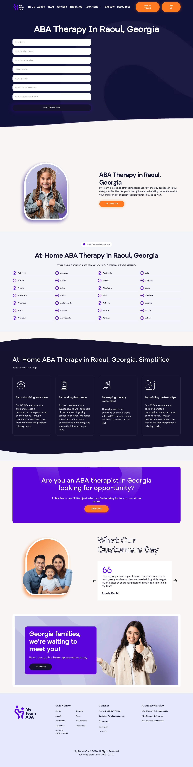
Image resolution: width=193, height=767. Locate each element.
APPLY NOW (41, 667)
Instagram (103, 727)
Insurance (60, 726)
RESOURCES (123, 6)
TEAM (51, 6)
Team (78, 716)
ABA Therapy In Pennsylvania (155, 711)
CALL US (171, 7)
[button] (93, 7)
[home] (18, 7)
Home (58, 711)
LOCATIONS (91, 6)
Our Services (81, 721)
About (58, 716)
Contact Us (61, 721)
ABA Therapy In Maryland (153, 721)
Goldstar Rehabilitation (62, 732)
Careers (79, 711)
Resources (80, 726)
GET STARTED (112, 204)
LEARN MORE (96, 509)
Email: (111, 716)
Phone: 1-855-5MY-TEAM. (110, 711)
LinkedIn (103, 732)
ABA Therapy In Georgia (152, 716)
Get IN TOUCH (147, 7)
